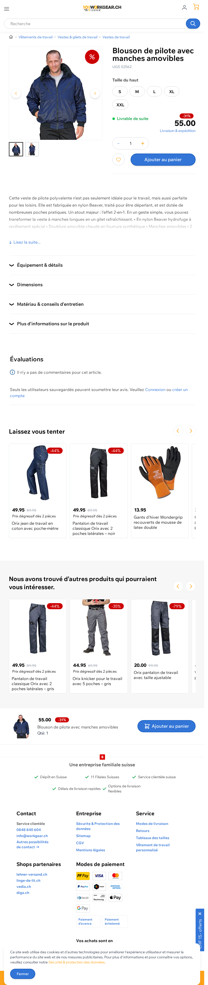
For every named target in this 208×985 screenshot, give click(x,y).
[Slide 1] (16, 149)
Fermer (23, 974)
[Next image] (95, 93)
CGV (80, 843)
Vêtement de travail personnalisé (153, 847)
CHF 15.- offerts (199, 934)
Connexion (155, 389)
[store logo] (102, 8)
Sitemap (83, 836)
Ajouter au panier (163, 159)
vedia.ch (23, 886)
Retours (142, 830)
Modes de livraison (152, 823)
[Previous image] (16, 93)
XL (171, 91)
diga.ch (22, 892)
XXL (120, 104)
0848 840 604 (28, 829)
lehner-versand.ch (31, 874)
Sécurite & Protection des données (98, 826)
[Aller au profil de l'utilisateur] (186, 7)
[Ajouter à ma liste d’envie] (118, 160)
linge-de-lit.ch (28, 880)
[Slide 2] (32, 149)
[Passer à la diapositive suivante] (190, 431)
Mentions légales (90, 850)
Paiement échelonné (112, 921)
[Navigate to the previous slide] (178, 431)
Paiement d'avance (85, 921)
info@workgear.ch (32, 836)
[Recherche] (193, 24)
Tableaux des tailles (152, 838)
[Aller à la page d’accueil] (11, 37)
